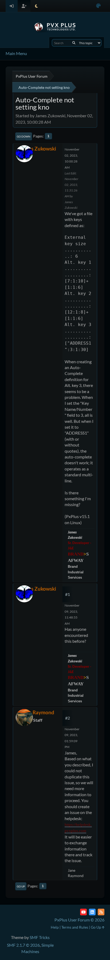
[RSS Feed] (101, 912)
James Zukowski (37, 148)
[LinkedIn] (92, 912)
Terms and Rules (74, 927)
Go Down (23, 136)
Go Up (21, 886)
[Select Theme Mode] (36, 6)
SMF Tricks (40, 937)
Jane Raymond (37, 712)
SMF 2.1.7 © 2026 (23, 945)
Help (55, 927)
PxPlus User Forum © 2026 (79, 919)
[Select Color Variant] (98, 6)
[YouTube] (83, 912)
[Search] (74, 43)
